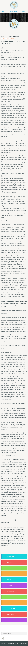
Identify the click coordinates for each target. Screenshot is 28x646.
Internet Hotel (13, 643)
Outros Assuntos (10, 614)
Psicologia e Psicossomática (8, 38)
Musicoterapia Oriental (11, 591)
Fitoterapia (9, 585)
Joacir (14, 630)
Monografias (9, 602)
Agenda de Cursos (11, 608)
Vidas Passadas (10, 562)
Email (3, 638)
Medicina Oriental (10, 556)
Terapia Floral (10, 573)
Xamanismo (9, 579)
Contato (8, 620)
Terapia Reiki (10, 568)
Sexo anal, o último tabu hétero (10, 36)
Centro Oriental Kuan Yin (14, 3)
